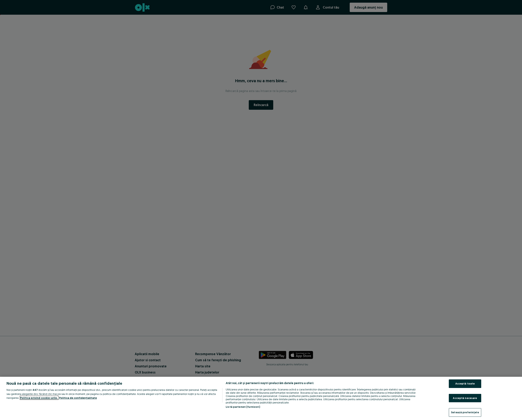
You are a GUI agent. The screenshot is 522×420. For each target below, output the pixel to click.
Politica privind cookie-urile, (39, 397)
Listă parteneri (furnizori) (243, 406)
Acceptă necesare (465, 398)
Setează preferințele (465, 412)
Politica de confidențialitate (78, 397)
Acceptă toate (465, 383)
